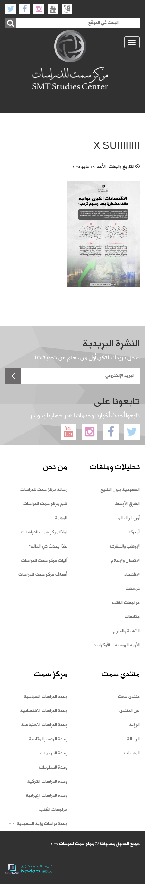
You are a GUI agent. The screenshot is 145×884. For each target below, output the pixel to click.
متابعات (132, 617)
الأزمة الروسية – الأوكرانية (117, 645)
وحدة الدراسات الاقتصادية (43, 711)
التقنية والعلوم (126, 631)
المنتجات (132, 753)
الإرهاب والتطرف (125, 546)
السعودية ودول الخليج (120, 490)
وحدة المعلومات (53, 767)
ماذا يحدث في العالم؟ (48, 546)
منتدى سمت (129, 697)
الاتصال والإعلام (125, 560)
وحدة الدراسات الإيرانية (46, 796)
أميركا (134, 532)
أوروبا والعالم (129, 518)
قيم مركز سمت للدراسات (45, 504)
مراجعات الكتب (126, 603)
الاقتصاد (132, 575)
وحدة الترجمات (53, 753)
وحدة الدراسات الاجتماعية (44, 725)
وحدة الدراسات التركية (47, 781)
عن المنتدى (129, 711)
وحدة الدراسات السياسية (45, 697)
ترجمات (133, 589)
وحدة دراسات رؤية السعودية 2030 (38, 824)
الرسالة (133, 739)
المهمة (61, 518)
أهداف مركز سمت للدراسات (42, 575)
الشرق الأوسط (127, 504)
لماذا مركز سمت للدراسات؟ (44, 532)
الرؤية (134, 725)
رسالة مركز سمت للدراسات (43, 490)
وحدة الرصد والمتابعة (48, 739)
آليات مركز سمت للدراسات (44, 560)
